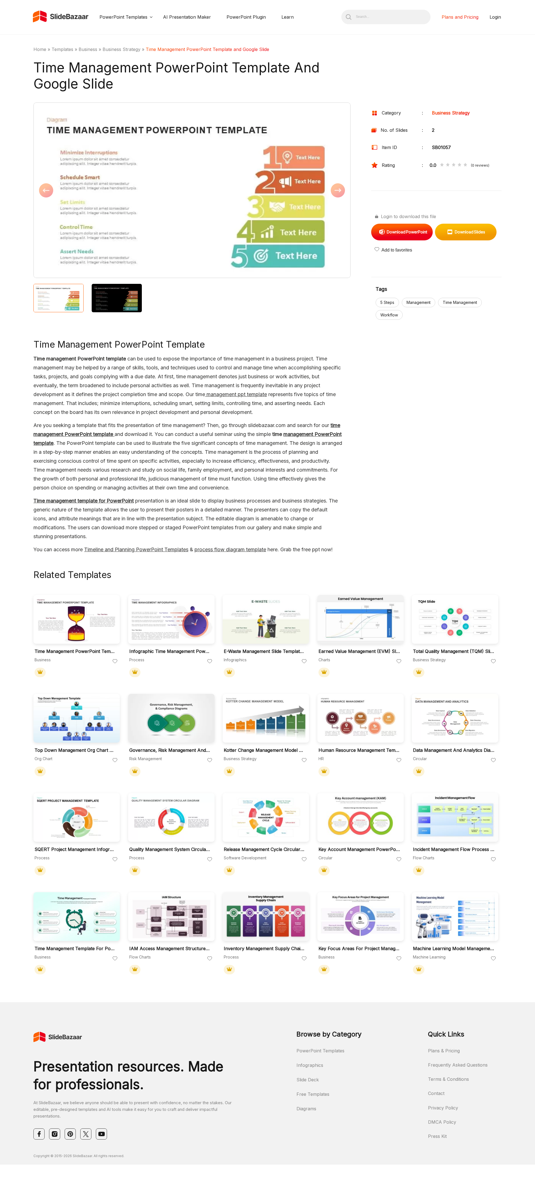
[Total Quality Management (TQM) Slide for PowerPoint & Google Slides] (455, 619)
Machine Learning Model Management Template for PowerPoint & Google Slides (453, 948)
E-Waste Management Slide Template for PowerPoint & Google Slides (264, 651)
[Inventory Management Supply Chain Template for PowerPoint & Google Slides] (266, 916)
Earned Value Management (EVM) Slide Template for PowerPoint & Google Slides (359, 651)
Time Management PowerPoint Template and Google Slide (75, 651)
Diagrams (306, 1108)
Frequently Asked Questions (458, 1065)
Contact (436, 1093)
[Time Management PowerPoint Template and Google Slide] (76, 619)
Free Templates (312, 1094)
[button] (112, 191)
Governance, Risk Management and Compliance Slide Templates (170, 750)
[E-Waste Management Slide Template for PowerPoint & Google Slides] (266, 619)
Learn (287, 17)
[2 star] (448, 165)
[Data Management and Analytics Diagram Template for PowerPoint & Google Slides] (455, 718)
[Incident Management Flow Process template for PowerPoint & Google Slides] (455, 817)
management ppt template (236, 394)
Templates (62, 49)
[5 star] (465, 165)
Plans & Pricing (444, 1050)
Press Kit (437, 1136)
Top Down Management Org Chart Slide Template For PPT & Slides (75, 750)
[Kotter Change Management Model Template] (266, 718)
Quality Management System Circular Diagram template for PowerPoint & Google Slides (170, 849)
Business (88, 49)
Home (39, 49)
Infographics (309, 1065)
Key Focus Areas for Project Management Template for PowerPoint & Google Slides (359, 948)
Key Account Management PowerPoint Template (359, 849)
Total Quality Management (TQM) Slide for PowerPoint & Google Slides (453, 651)
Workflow (389, 315)
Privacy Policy (443, 1108)
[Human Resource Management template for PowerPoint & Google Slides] (360, 718)
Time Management (460, 302)
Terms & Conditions (448, 1079)
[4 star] (459, 165)
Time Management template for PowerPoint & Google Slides (75, 948)
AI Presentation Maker (187, 17)
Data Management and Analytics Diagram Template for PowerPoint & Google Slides (453, 750)
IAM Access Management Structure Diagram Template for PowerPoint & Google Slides (170, 948)
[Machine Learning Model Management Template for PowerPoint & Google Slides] (455, 916)
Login (495, 17)
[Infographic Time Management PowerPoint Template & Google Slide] (171, 619)
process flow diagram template (230, 549)
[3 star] (453, 165)
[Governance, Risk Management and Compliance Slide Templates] (171, 718)
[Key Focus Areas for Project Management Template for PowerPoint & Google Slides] (360, 916)
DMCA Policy (442, 1122)
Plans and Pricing (460, 17)
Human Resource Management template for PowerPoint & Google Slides (359, 750)
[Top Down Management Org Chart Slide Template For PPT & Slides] (76, 718)
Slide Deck (307, 1079)
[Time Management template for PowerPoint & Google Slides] (76, 916)
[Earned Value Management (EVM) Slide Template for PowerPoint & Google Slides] (360, 619)
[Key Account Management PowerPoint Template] (360, 817)
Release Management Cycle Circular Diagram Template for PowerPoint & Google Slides (264, 849)
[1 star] (442, 165)
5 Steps (387, 302)
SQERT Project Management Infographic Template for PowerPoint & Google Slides (75, 849)
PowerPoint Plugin (246, 17)
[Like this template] (115, 661)
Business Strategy (121, 49)
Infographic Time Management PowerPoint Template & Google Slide (170, 651)
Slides (470, 232)
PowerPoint (407, 232)
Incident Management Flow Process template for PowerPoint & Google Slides (453, 849)
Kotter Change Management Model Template (264, 750)
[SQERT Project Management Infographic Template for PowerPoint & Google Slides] (76, 817)
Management (419, 302)
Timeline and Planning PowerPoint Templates (136, 549)
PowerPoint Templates (123, 17)
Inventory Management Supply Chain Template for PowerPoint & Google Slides (264, 948)
